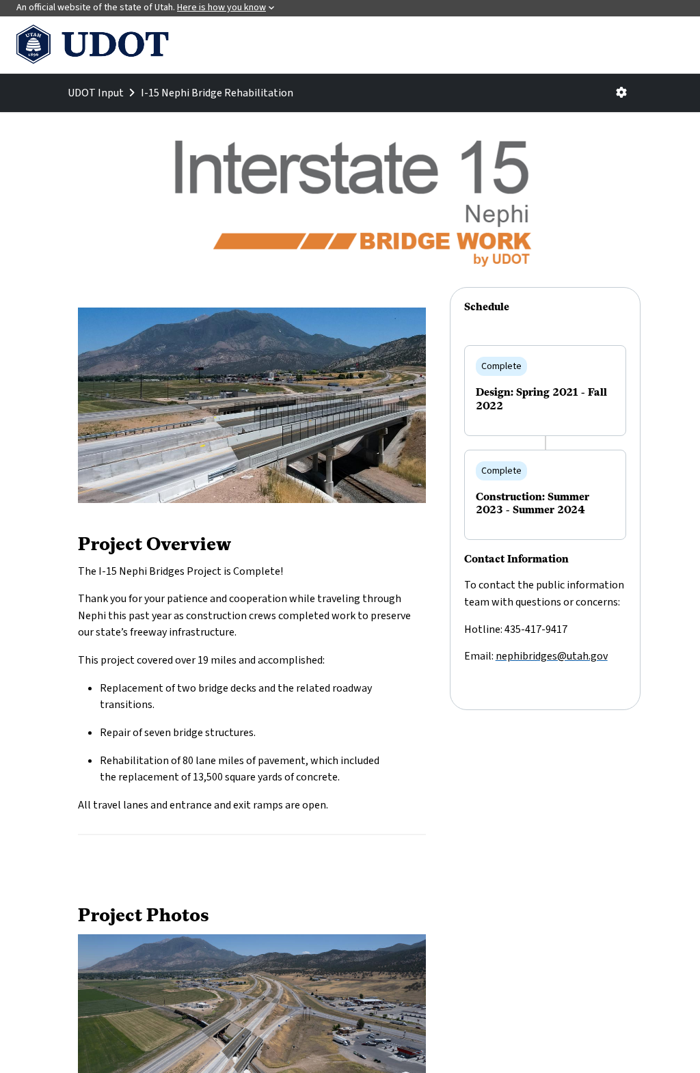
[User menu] (621, 93)
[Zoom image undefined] (252, 404)
